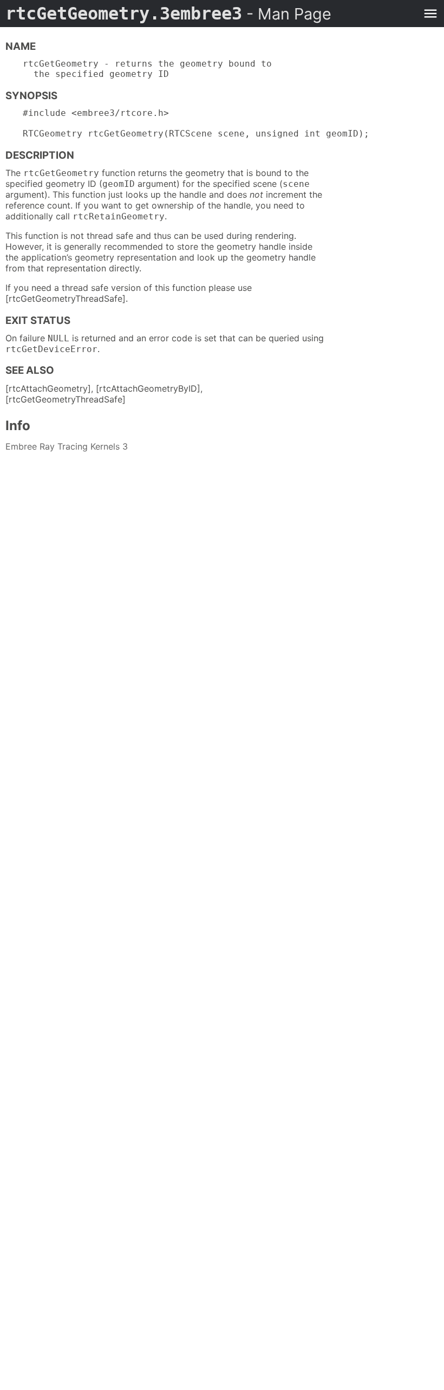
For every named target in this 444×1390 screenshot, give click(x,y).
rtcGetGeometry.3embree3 (168, 13)
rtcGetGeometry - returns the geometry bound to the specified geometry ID (147, 69)
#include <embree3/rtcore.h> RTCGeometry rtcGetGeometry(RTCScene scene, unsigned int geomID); (196, 123)
